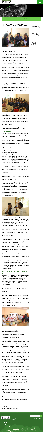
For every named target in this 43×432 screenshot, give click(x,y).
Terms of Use (38, 422)
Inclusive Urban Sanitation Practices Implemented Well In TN (35, 34)
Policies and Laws (17, 18)
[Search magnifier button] (41, 416)
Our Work (32, 2)
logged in (9, 408)
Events (33, 418)
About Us (20, 2)
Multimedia (25, 18)
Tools (30, 18)
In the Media (36, 18)
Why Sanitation (26, 2)
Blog (36, 418)
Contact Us (14, 419)
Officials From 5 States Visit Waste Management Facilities (36, 39)
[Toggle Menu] (39, 2)
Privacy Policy (31, 422)
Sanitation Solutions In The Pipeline (35, 30)
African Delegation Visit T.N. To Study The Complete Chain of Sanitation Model (35, 44)
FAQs (39, 418)
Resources (28, 418)
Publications (9, 18)
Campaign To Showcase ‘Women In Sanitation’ (35, 27)
